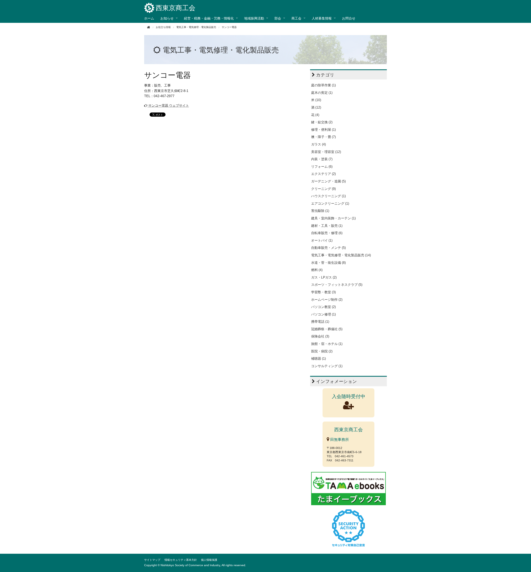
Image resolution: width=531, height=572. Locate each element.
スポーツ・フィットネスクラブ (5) (336, 284)
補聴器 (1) (318, 358)
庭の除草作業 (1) (323, 85)
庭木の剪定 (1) (321, 92)
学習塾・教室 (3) (323, 292)
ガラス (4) (318, 144)
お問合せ (348, 18)
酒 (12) (316, 107)
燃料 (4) (317, 270)
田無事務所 (339, 440)
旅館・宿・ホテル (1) (326, 344)
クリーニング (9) (323, 189)
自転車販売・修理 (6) (326, 233)
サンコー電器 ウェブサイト (168, 105)
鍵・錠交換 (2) (321, 122)
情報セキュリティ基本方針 (180, 559)
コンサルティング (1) (326, 366)
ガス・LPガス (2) (324, 277)
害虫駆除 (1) (320, 211)
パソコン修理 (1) (323, 314)
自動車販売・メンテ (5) (328, 247)
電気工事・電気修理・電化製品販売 (196, 27)
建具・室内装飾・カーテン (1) (333, 218)
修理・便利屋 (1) (323, 129)
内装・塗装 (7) (321, 159)
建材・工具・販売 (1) (326, 225)
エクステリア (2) (323, 174)
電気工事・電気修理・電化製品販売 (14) (341, 255)
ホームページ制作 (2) (326, 299)
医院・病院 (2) (321, 351)
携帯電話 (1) (320, 321)
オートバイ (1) (321, 240)
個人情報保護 (209, 559)
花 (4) (315, 115)
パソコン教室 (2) (323, 307)
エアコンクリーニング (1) (330, 203)
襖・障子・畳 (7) (323, 137)
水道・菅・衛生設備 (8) (328, 262)
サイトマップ (152, 559)
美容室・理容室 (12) (326, 152)
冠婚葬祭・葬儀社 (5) (326, 329)
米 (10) (316, 100)
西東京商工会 (175, 8)
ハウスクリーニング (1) (328, 196)
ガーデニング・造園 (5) (328, 181)
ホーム (149, 18)
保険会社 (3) (320, 336)
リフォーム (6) (321, 166)
